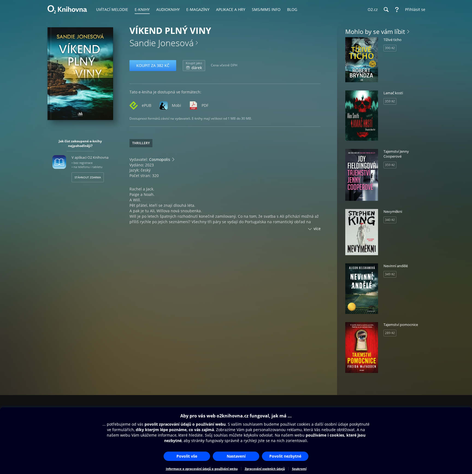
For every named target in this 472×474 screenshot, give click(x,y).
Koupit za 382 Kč (152, 65)
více (317, 228)
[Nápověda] (396, 9)
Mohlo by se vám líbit (375, 31)
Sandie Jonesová (161, 43)
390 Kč (390, 48)
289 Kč (390, 333)
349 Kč (390, 274)
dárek (194, 65)
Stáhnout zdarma (88, 177)
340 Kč (390, 219)
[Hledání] (385, 9)
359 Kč (390, 101)
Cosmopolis (159, 159)
